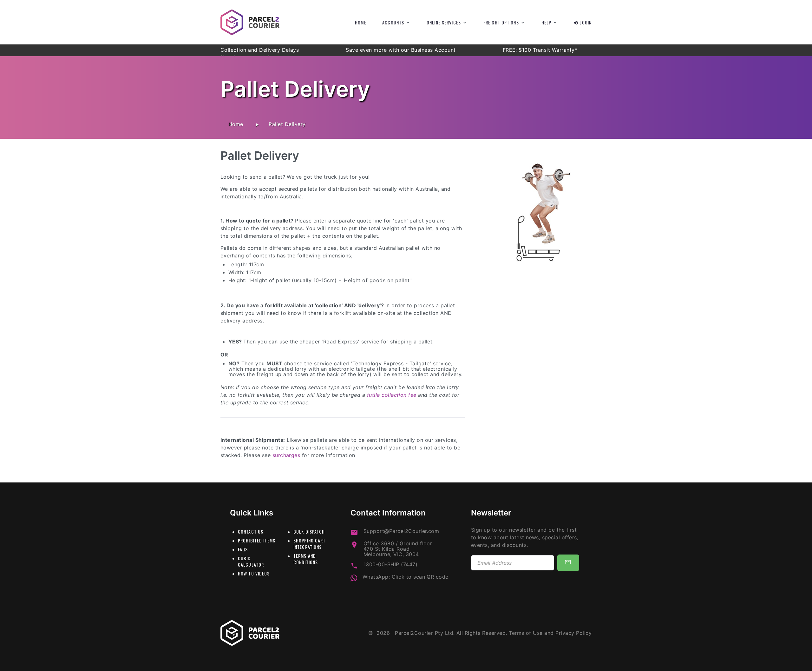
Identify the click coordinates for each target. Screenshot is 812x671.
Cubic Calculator (251, 561)
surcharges (286, 455)
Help (546, 22)
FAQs (243, 549)
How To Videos (254, 573)
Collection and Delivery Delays (260, 50)
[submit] (568, 563)
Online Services (444, 22)
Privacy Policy (573, 633)
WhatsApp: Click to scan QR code (406, 577)
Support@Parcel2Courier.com (401, 531)
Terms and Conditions (305, 558)
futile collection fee (391, 395)
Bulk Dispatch (309, 531)
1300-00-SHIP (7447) (390, 564)
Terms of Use (526, 633)
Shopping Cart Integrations (309, 543)
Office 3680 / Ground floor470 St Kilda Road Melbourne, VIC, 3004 (397, 549)
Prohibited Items (256, 540)
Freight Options (501, 22)
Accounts (393, 22)
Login (586, 22)
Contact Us (250, 531)
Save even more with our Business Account (401, 50)
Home (360, 22)
